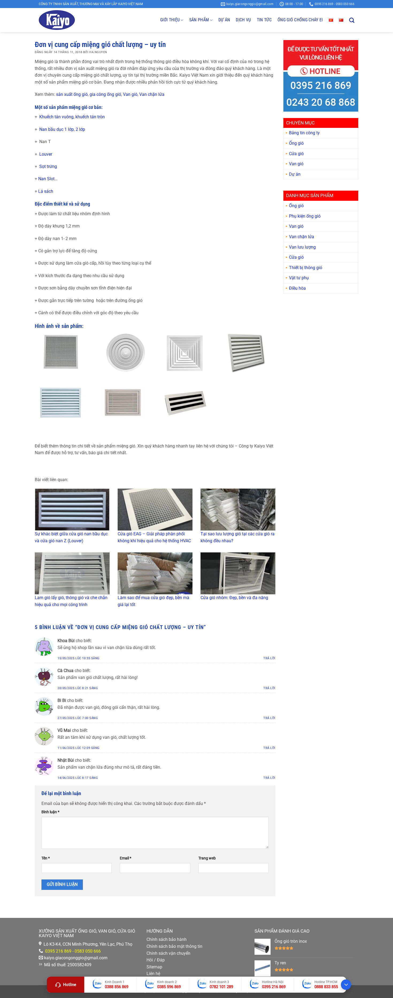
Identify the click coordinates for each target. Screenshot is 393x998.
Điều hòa (297, 288)
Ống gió (296, 143)
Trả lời (269, 658)
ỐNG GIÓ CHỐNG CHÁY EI (300, 19)
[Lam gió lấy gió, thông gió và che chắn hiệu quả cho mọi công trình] (72, 573)
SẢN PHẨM (199, 19)
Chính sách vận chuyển (168, 953)
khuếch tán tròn (90, 116)
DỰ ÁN (224, 19)
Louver (45, 154)
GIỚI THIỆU (170, 19)
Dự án (294, 174)
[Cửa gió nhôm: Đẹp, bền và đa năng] (238, 573)
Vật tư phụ (299, 278)
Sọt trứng (47, 166)
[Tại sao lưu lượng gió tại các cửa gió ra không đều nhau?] (238, 510)
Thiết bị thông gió (305, 267)
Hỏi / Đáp (156, 959)
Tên (45, 858)
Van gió (130, 94)
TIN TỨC (264, 19)
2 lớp (80, 129)
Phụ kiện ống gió (305, 216)
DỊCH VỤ (243, 19)
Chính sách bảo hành (167, 939)
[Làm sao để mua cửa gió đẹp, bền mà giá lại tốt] (155, 573)
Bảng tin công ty (304, 133)
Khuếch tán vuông (56, 116)
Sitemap (154, 966)
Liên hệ (153, 973)
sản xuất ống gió (72, 94)
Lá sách (45, 191)
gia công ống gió (105, 94)
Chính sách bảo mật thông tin (174, 946)
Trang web (207, 858)
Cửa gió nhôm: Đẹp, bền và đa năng (234, 597)
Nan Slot (46, 178)
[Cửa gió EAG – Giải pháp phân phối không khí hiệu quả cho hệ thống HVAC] (155, 510)
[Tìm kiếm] (351, 20)
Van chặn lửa (151, 94)
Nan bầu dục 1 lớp (56, 129)
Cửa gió (296, 153)
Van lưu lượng (302, 247)
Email (125, 858)
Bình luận (50, 812)
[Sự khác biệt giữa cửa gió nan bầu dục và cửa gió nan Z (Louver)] (72, 510)
